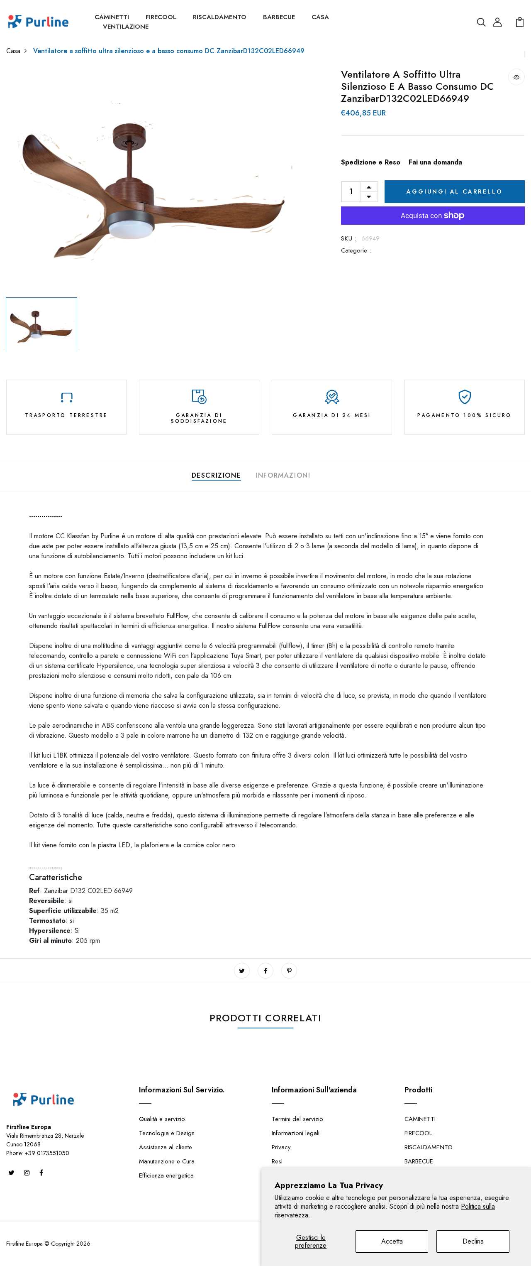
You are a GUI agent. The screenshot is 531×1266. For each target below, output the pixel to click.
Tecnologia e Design (167, 1133)
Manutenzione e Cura (167, 1161)
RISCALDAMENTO (219, 17)
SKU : (349, 238)
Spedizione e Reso (370, 162)
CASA (320, 17)
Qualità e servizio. (162, 1119)
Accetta (392, 1241)
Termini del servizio (297, 1119)
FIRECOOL (161, 17)
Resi (277, 1161)
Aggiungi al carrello (454, 191)
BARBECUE (279, 17)
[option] (155, 181)
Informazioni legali (295, 1133)
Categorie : (356, 250)
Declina (473, 1241)
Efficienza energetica (166, 1175)
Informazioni (283, 475)
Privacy (281, 1147)
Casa (13, 51)
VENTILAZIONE (126, 26)
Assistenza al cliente (165, 1147)
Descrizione (216, 475)
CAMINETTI (112, 17)
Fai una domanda (435, 162)
